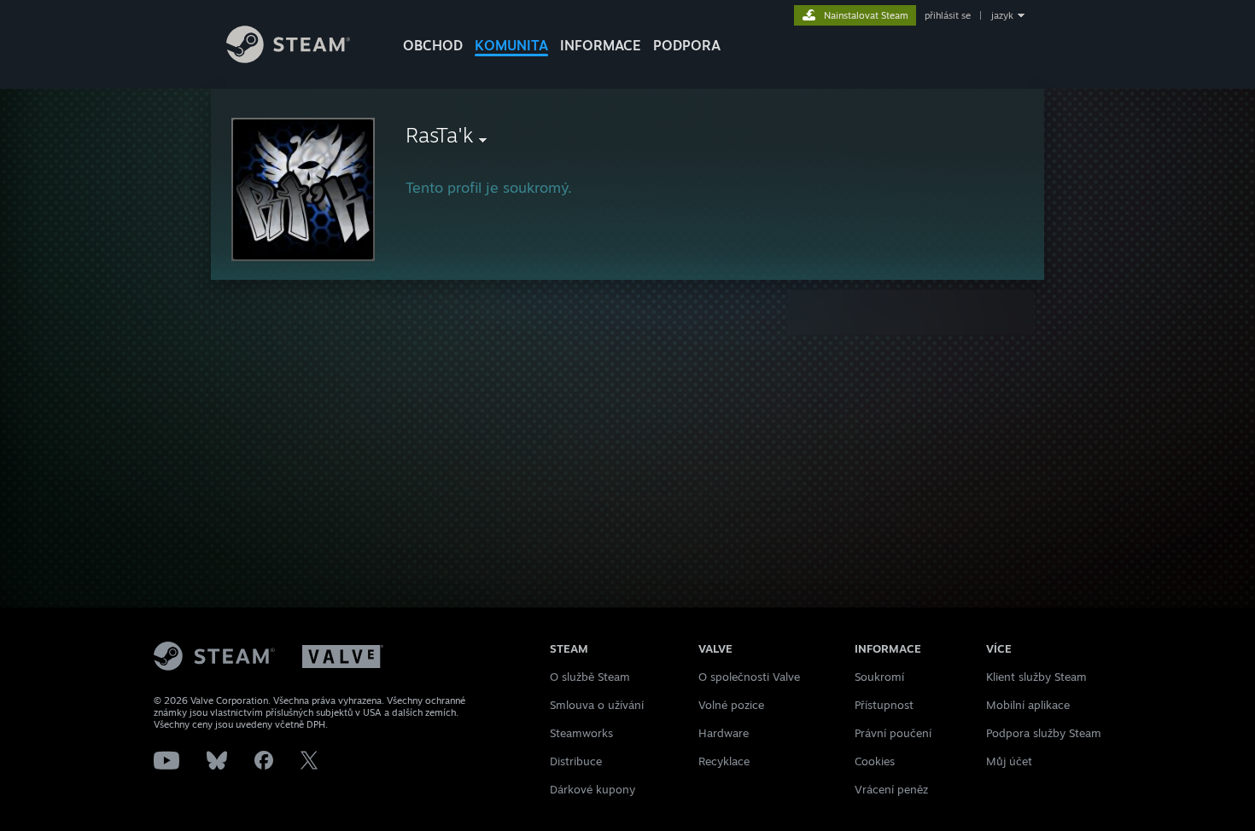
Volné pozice (731, 705)
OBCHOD (433, 45)
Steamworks (581, 733)
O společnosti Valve (749, 676)
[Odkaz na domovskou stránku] (288, 58)
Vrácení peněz (891, 789)
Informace (600, 45)
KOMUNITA (511, 45)
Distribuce (576, 761)
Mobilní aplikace (1028, 705)
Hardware (723, 733)
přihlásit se (948, 15)
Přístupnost (884, 705)
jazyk (1002, 15)
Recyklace (724, 761)
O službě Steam (590, 676)
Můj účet (1009, 761)
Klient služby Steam (1036, 676)
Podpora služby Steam (1043, 733)
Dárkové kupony (592, 789)
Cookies (875, 761)
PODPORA (687, 45)
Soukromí (879, 676)
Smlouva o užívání (597, 705)
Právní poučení (893, 733)
